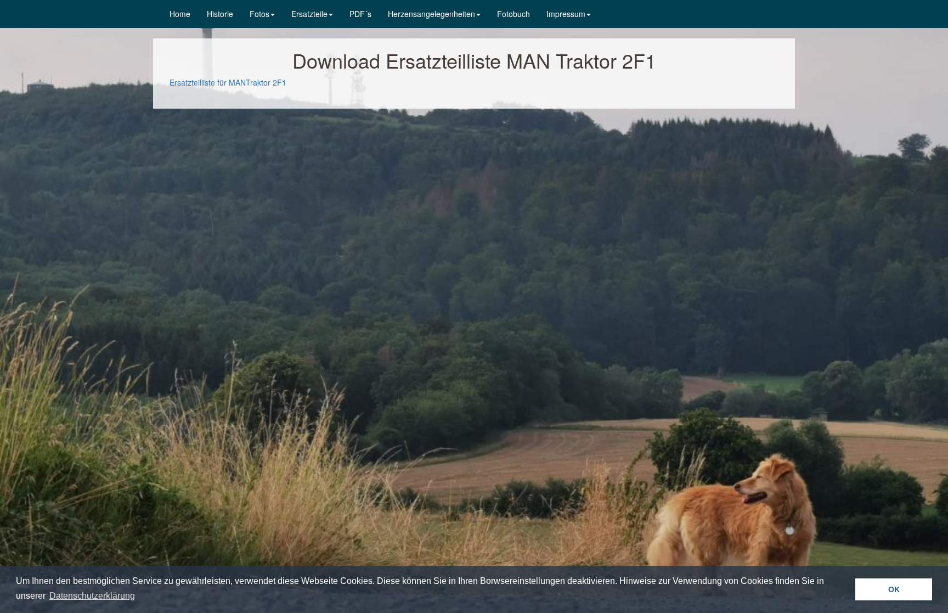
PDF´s (360, 13)
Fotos (259, 13)
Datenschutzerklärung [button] (92, 595)
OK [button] (894, 589)
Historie (220, 13)
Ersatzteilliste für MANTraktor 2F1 (228, 82)
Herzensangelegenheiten (431, 13)
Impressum (565, 13)
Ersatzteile (309, 13)
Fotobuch (513, 13)
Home (180, 13)
